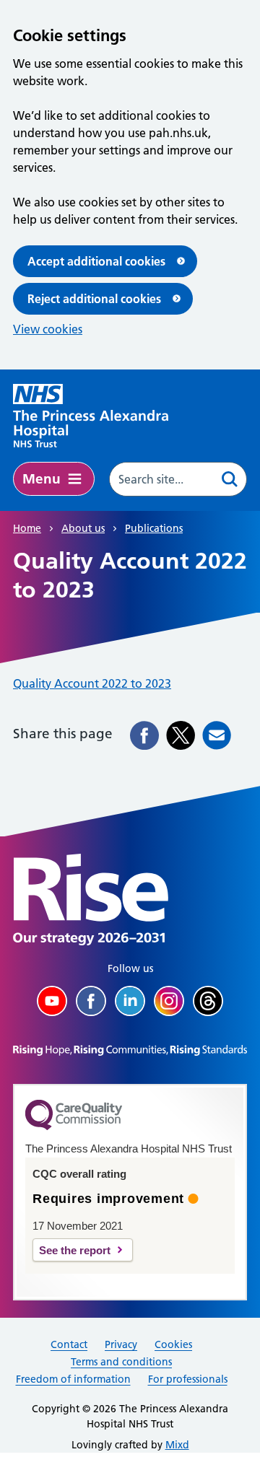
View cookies (47, 329)
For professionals (188, 1379)
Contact (69, 1344)
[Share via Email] (216, 735)
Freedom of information (73, 1379)
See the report (74, 1250)
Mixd (177, 1444)
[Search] (229, 479)
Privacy (121, 1344)
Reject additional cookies (94, 299)
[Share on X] (180, 735)
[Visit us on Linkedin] (130, 1001)
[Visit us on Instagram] (169, 1001)
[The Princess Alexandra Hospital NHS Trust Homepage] (90, 415)
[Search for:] (161, 479)
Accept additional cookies (96, 261)
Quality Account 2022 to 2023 (92, 683)
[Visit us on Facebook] (91, 1001)
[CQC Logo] (73, 1126)
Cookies (173, 1344)
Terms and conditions (121, 1361)
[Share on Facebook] (144, 735)
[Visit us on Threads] (208, 1001)
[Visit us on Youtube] (52, 1001)
